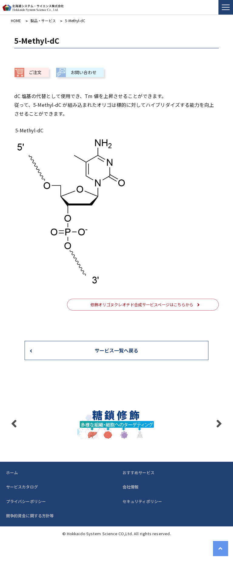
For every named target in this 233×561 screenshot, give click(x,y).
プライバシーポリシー (26, 501)
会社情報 (130, 487)
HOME (16, 20)
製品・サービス (43, 20)
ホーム (12, 472)
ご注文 (35, 72)
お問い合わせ (83, 72)
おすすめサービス (138, 472)
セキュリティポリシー (142, 501)
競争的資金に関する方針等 (30, 515)
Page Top (220, 548)
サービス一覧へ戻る (117, 350)
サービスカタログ (22, 487)
